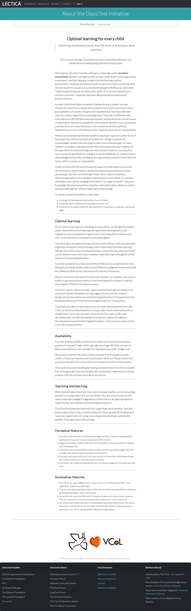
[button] (74, 3)
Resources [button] (43, 3)
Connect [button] (65, 3)
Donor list (7, 601)
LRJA (72, 271)
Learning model (104, 24)
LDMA (62, 271)
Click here (69, 375)
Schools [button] (54, 3)
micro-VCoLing (103, 234)
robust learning (114, 408)
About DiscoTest (87, 24)
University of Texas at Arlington (167, 585)
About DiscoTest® (107, 574)
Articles (101, 583)
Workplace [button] (29, 3)
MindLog (121, 59)
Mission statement (107, 578)
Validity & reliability (107, 587)
